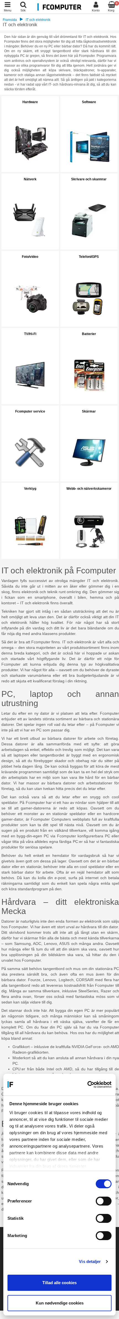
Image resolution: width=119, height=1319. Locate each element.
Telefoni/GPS (89, 257)
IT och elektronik (38, 20)
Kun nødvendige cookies (60, 1303)
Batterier (89, 334)
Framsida (10, 20)
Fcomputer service (30, 411)
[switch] (104, 1201)
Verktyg (30, 489)
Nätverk (30, 179)
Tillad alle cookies (59, 1282)
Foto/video (30, 257)
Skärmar (89, 411)
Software (89, 102)
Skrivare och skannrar (89, 179)
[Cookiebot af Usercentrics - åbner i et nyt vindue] (87, 1084)
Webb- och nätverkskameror (89, 489)
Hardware (30, 102)
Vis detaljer (90, 1261)
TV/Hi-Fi (30, 334)
